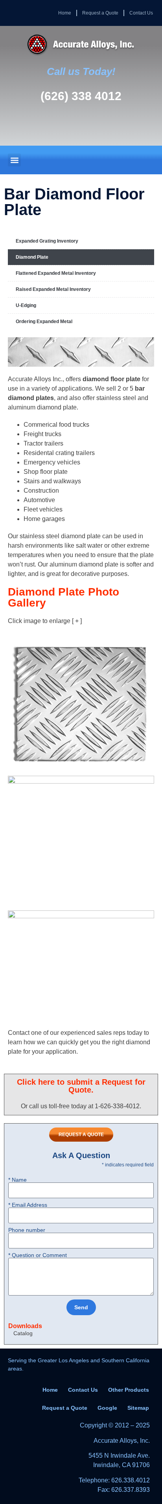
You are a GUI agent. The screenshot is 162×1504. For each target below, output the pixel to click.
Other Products (128, 1390)
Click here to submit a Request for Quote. (81, 1086)
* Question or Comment (37, 1255)
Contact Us (141, 13)
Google (107, 1408)
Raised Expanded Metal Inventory (53, 289)
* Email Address (27, 1205)
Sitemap (138, 1408)
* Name (17, 1179)
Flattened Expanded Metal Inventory (56, 273)
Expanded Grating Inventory (47, 241)
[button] (14, 160)
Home (64, 13)
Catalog (23, 1333)
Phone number (26, 1230)
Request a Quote (100, 13)
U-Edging (26, 305)
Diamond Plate (32, 257)
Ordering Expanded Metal (44, 321)
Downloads (25, 1326)
